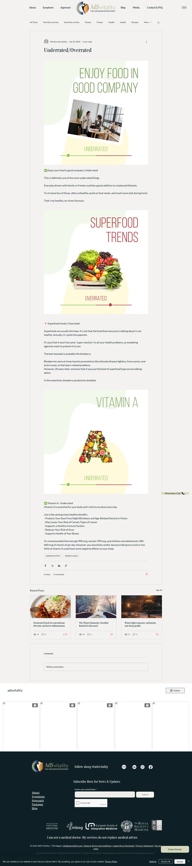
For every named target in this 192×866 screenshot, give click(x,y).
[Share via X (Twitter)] (52, 565)
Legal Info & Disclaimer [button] (124, 846)
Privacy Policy (111, 861)
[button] (184, 7)
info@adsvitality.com (72, 846)
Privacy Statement (144, 846)
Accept (180, 861)
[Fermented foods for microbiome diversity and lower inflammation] (50, 606)
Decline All (165, 861)
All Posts (34, 22)
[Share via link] (66, 565)
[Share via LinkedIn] (59, 565)
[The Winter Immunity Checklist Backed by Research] (96, 606)
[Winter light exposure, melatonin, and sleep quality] (141, 606)
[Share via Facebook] (45, 565)
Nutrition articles (50, 22)
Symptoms (38, 796)
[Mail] (124, 767)
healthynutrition (53, 555)
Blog (34, 808)
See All (159, 590)
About (35, 792)
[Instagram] (142, 767)
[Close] (188, 861)
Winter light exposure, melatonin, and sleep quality (140, 624)
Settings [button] (152, 861)
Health (111, 22)
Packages (37, 804)
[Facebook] (151, 767)
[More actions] (146, 41)
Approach (38, 800)
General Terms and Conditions (97, 846)
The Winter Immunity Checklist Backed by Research (93, 624)
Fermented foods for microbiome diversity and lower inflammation (49, 624)
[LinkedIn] (134, 767)
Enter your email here (85, 789)
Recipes (135, 22)
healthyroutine (71, 555)
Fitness (88, 22)
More (146, 22)
